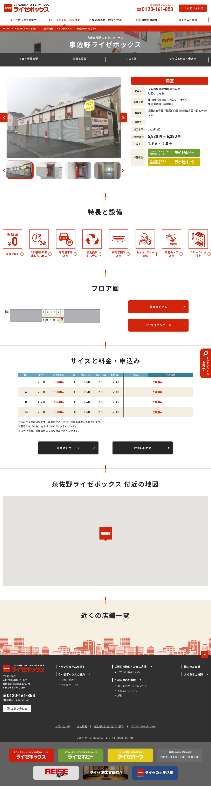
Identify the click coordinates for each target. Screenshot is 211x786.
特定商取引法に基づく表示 (109, 726)
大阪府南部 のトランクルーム (57, 28)
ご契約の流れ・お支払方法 (130, 666)
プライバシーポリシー (143, 726)
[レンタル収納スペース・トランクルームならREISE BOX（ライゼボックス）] (30, 8)
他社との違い (68, 680)
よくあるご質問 (193, 674)
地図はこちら (156, 93)
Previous (5, 117)
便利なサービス (69, 685)
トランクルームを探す (25, 28)
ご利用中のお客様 (125, 680)
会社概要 (82, 726)
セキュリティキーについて (132, 685)
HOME (6, 28)
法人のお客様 (192, 666)
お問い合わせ (62, 726)
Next (125, 117)
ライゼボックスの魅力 (71, 674)
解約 (119, 695)
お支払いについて (127, 690)
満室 (169, 81)
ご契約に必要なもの (128, 672)
